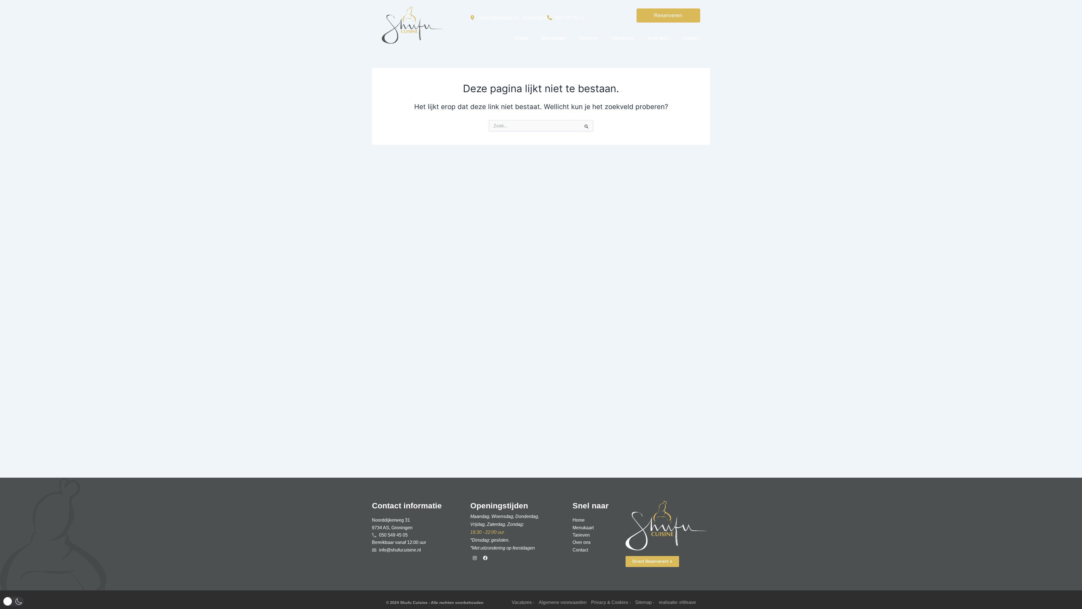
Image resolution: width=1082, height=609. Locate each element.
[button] (13, 601)
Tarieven (588, 38)
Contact (690, 38)
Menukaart (554, 38)
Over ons (658, 38)
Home (521, 38)
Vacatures (622, 38)
